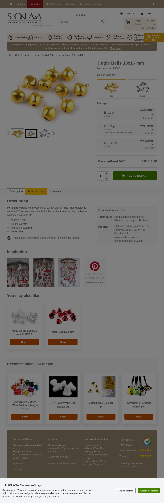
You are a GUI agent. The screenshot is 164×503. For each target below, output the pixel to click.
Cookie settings (125, 490)
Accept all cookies (149, 490)
